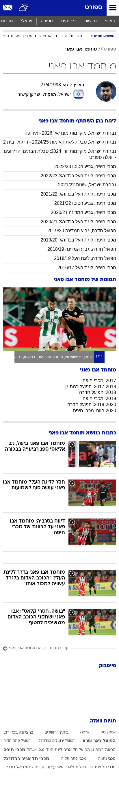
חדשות (90, 21)
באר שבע (46, 36)
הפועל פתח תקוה (17, 741)
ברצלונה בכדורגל (18, 733)
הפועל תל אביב (77, 750)
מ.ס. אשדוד (35, 750)
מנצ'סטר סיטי (67, 767)
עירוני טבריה (45, 767)
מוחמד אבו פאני (81, 49)
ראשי (110, 21)
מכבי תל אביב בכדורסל (97, 767)
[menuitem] (90, 21)
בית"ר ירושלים (56, 733)
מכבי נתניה (107, 759)
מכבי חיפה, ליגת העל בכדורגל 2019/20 (78, 239)
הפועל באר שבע (99, 741)
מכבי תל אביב (71, 36)
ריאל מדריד (14, 767)
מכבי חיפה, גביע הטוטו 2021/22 (85, 203)
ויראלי (26, 21)
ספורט (93, 8)
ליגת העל (54, 750)
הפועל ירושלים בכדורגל (57, 741)
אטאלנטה (108, 732)
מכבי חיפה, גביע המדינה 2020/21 (83, 212)
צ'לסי (29, 767)
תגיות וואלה (103, 721)
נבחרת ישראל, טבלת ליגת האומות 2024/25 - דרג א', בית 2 (59, 142)
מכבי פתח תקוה (73, 759)
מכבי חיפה (24, 36)
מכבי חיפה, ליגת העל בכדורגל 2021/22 (78, 194)
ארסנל (84, 732)
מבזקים (68, 21)
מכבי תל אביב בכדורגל (26, 759)
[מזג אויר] (24, 7)
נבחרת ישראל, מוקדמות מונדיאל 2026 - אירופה (70, 133)
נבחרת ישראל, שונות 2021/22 (87, 184)
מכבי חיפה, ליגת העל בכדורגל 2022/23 (78, 175)
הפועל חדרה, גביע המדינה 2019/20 (81, 230)
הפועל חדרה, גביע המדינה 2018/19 (81, 249)
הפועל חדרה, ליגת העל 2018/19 (85, 258)
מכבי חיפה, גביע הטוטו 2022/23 (85, 166)
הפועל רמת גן (103, 750)
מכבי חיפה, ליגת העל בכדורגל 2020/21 (78, 221)
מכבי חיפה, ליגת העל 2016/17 (86, 267)
